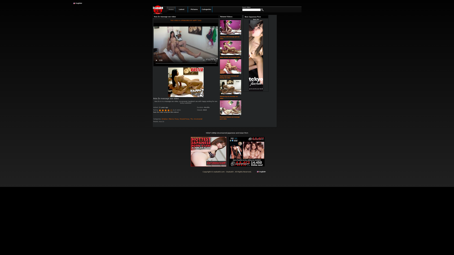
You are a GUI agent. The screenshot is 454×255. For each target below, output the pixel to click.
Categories (206, 9)
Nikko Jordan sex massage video (230, 57)
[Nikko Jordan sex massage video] (230, 55)
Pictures (194, 9)
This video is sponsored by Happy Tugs (185, 20)
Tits (191, 119)
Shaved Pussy (184, 119)
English (79, 3)
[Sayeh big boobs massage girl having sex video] (230, 74)
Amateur (165, 119)
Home (171, 9)
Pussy (177, 119)
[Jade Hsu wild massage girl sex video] (230, 35)
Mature (171, 119)
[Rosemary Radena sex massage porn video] (230, 115)
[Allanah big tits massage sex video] (230, 94)
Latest (181, 9)
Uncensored (198, 119)
